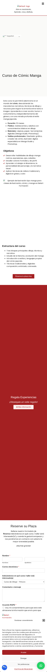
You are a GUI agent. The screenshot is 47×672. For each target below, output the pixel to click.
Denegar (23, 658)
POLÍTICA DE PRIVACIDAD (23, 669)
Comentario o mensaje (11, 587)
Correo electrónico (10, 567)
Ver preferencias (23, 664)
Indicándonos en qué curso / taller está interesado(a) (18, 577)
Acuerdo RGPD (9, 605)
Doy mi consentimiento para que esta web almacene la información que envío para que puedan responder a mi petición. (22, 610)
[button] (44, 620)
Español (10, 36)
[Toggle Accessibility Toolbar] (4, 667)
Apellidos (28, 563)
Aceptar (23, 652)
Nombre (6, 556)
